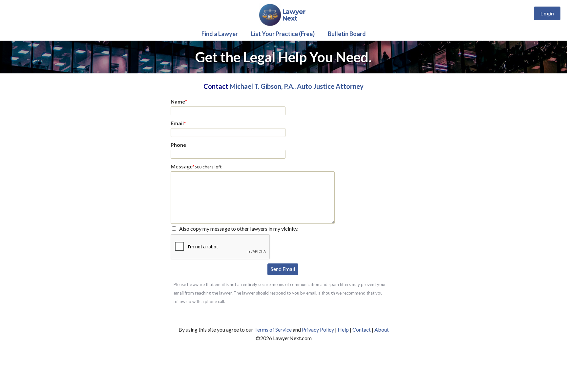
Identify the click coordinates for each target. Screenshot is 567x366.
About (381, 329)
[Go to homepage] (283, 25)
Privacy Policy (318, 329)
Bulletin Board (347, 33)
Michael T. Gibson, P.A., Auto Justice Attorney (297, 86)
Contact (361, 329)
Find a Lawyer (219, 33)
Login (547, 13)
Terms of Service (273, 329)
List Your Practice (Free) (283, 33)
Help (343, 329)
